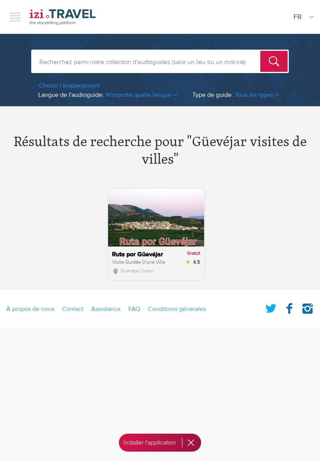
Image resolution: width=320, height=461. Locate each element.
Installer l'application (149, 443)
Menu (15, 17)
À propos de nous (30, 309)
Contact (73, 309)
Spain (147, 271)
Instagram (307, 307)
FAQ (134, 309)
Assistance (106, 309)
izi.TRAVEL (63, 17)
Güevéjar (130, 271)
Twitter (271, 307)
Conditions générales (177, 309)
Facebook (289, 307)
